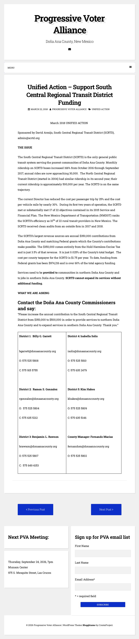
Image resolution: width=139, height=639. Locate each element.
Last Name (82, 562)
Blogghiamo (89, 625)
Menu (11, 67)
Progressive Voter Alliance (69, 24)
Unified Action (100, 109)
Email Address (85, 579)
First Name (82, 546)
